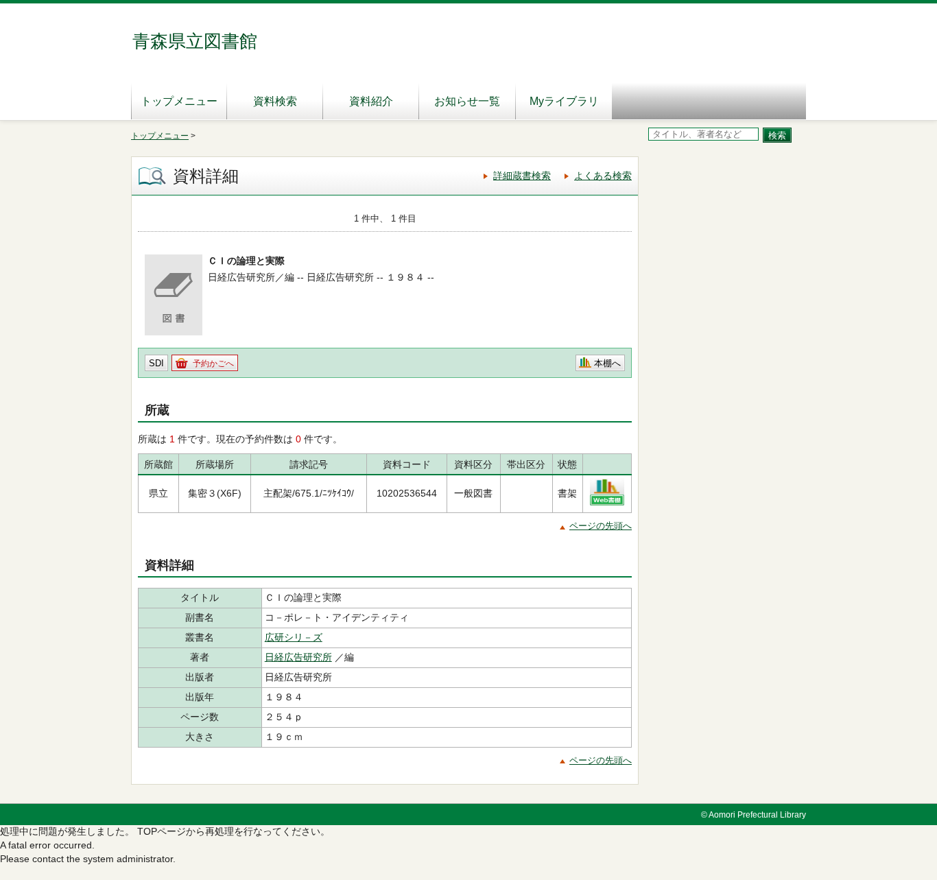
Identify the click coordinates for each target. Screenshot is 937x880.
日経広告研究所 (298, 657)
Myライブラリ (564, 101)
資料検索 (275, 101)
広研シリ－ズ (293, 637)
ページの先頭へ (600, 526)
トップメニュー (179, 101)
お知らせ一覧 (467, 101)
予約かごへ (213, 363)
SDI (156, 363)
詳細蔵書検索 (522, 175)
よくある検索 (603, 175)
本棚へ (607, 363)
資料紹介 (371, 101)
